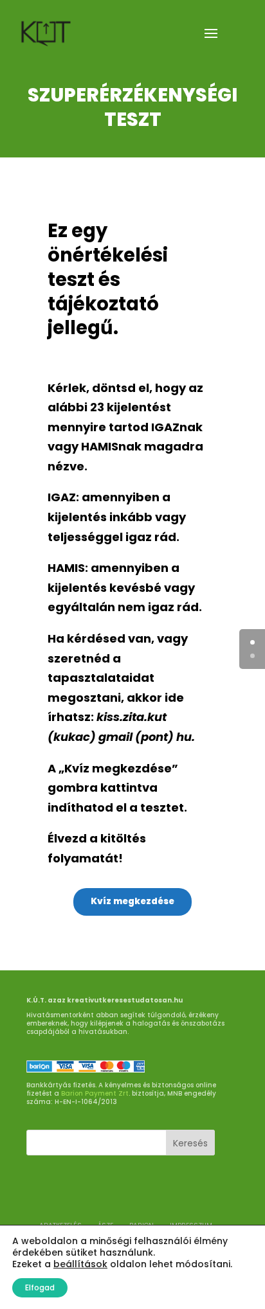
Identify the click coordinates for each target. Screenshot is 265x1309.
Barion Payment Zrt (95, 1093)
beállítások (80, 1264)
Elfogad (40, 1287)
